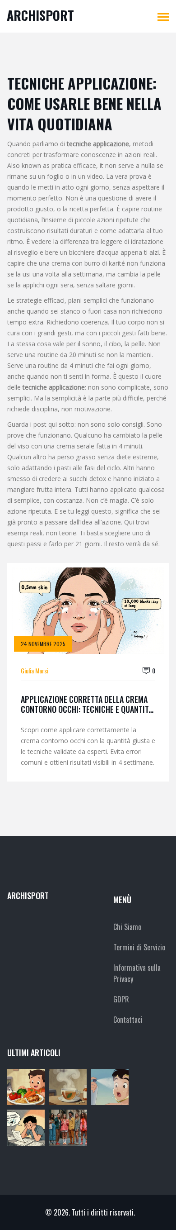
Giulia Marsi (34, 670)
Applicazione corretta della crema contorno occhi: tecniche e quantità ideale (87, 704)
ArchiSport (40, 15)
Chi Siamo (127, 926)
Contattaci (128, 1019)
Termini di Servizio (139, 947)
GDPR (121, 999)
